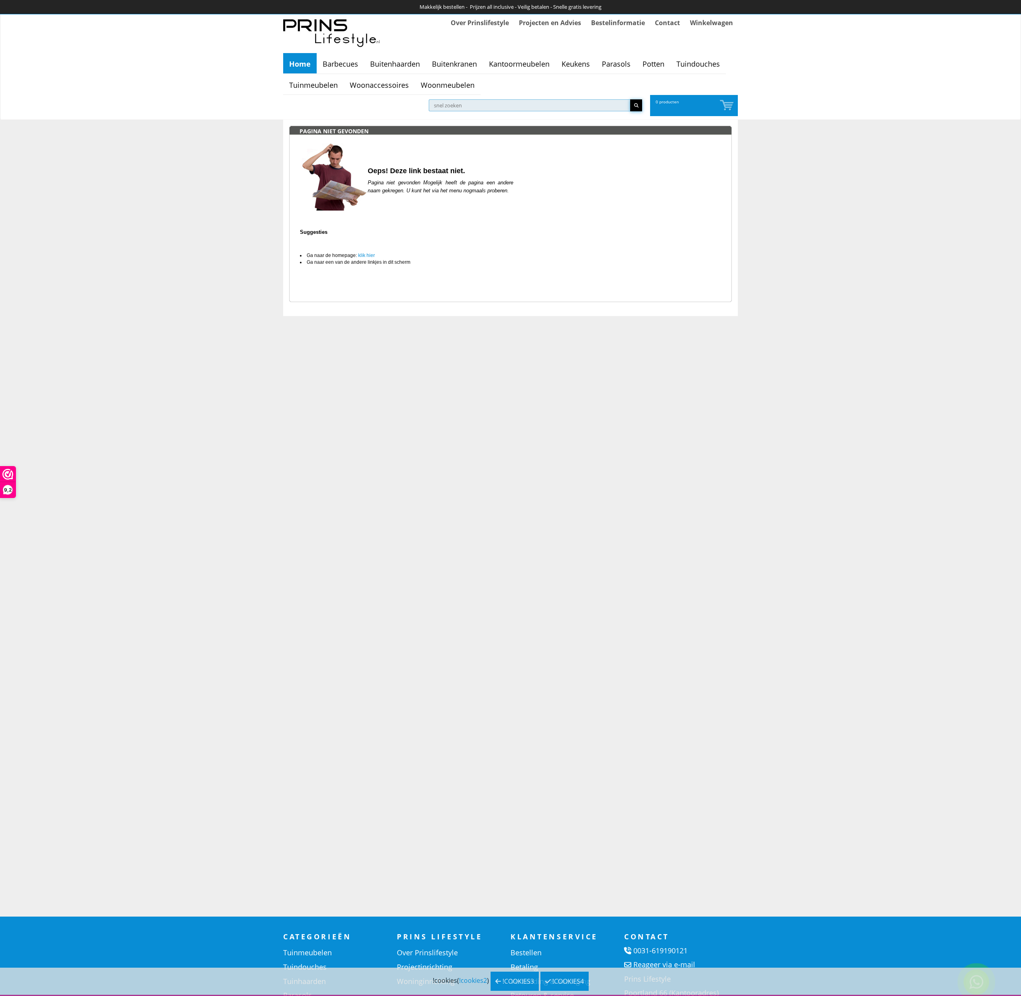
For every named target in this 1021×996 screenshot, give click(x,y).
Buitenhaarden (395, 64)
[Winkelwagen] (727, 105)
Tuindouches (698, 64)
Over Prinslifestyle (480, 22)
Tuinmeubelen (313, 85)
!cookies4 (567, 981)
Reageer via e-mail (664, 964)
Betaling (524, 967)
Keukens (576, 64)
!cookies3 (517, 981)
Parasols (616, 64)
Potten (653, 64)
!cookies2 (473, 980)
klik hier (366, 255)
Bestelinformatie (618, 22)
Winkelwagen (711, 22)
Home (300, 64)
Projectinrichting (424, 967)
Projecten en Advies (550, 22)
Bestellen (526, 952)
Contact (667, 22)
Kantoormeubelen (519, 64)
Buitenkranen (454, 64)
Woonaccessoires (379, 85)
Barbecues (340, 64)
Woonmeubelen (448, 85)
